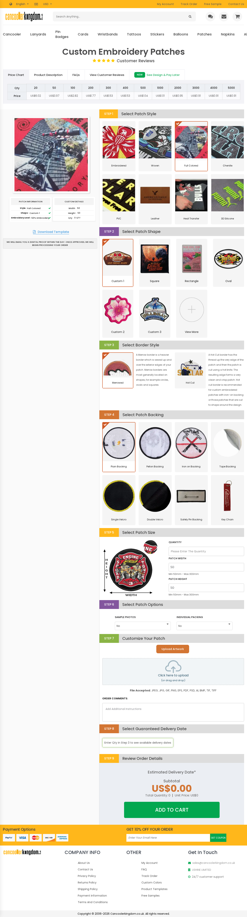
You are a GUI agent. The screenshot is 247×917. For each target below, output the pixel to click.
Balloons (180, 34)
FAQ (144, 869)
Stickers (157, 34)
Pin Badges (62, 34)
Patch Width (177, 558)
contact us (236, 4)
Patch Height (178, 579)
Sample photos (125, 617)
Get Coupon (218, 837)
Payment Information (92, 896)
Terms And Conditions (93, 902)
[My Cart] (237, 16)
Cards (83, 34)
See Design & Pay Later (158, 75)
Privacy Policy (87, 876)
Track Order (189, 4)
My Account (165, 4)
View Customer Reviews (107, 75)
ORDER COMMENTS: (115, 698)
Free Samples (150, 896)
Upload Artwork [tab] (173, 649)
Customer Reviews (136, 60)
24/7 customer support (208, 877)
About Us (84, 863)
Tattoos (134, 34)
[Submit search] (189, 16)
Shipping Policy (88, 889)
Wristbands (108, 34)
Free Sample (213, 4)
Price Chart (16, 75)
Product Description (48, 75)
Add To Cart (172, 809)
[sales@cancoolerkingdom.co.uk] (224, 16)
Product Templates (154, 889)
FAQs (76, 75)
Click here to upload (173, 677)
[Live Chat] (210, 16)
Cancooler (12, 34)
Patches (204, 34)
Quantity (175, 542)
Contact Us (85, 869)
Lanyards (38, 34)
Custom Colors (151, 882)
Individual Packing (190, 617)
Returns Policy (87, 882)
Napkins (228, 34)
